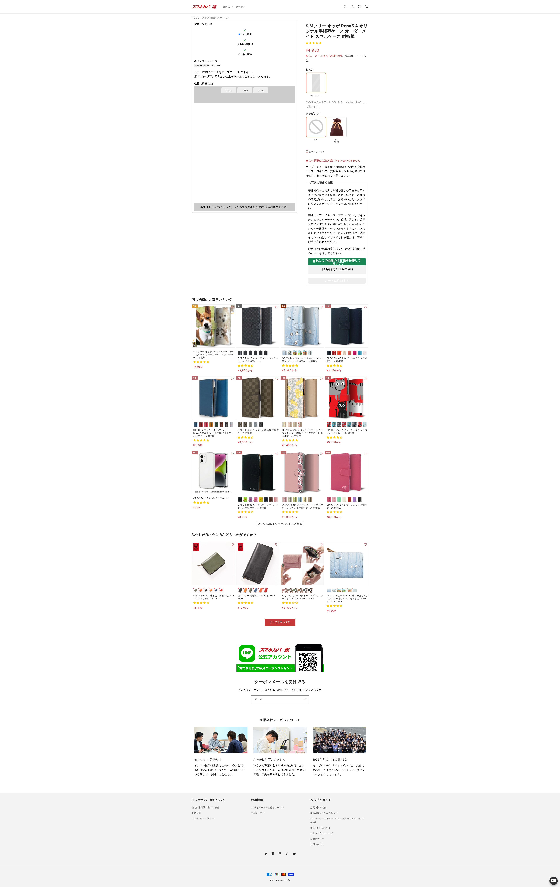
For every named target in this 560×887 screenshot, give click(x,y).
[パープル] (354, 499)
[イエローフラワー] (284, 424)
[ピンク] (206, 424)
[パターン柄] (310, 352)
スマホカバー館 (284, 880)
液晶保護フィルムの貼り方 (324, 812)
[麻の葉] (260, 352)
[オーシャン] (231, 424)
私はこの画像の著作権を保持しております (338, 262)
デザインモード (203, 24)
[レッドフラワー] (299, 424)
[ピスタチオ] (294, 590)
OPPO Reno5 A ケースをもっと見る (280, 523)
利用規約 (196, 812)
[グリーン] (216, 424)
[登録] (305, 699)
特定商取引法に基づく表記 (205, 807)
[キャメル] (211, 424)
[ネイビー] (329, 352)
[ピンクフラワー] (289, 424)
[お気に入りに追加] (232, 307)
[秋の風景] (305, 352)
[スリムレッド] (359, 424)
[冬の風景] (289, 352)
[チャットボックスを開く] (554, 881)
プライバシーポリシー (203, 818)
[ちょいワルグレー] (354, 424)
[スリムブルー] (364, 424)
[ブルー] (359, 352)
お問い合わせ (317, 844)
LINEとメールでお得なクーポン (267, 807)
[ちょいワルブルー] (349, 424)
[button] (227, 6)
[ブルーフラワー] (294, 424)
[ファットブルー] (334, 424)
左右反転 (234, 96)
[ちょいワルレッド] (344, 424)
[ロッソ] (200, 424)
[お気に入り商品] (359, 6)
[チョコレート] (240, 424)
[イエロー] (260, 499)
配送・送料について (320, 827)
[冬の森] (284, 352)
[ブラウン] (270, 499)
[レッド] (334, 352)
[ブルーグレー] (305, 590)
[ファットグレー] (339, 424)
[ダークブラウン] (221, 424)
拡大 (230, 90)
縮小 (246, 90)
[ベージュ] (344, 352)
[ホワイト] (364, 352)
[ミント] (339, 499)
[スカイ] (195, 424)
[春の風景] (294, 352)
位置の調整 (203, 83)
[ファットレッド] (329, 424)
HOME (195, 17)
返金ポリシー (317, 838)
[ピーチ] (349, 352)
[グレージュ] (250, 424)
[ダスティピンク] (284, 590)
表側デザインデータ (205, 60)
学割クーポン (258, 812)
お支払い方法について (321, 833)
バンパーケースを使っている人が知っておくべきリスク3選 (337, 820)
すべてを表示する (280, 622)
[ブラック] (226, 424)
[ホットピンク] (354, 352)
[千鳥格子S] (250, 352)
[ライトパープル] (250, 499)
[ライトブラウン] (211, 590)
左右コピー (256, 96)
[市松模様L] (245, 352)
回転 (262, 90)
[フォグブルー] (255, 424)
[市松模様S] (240, 352)
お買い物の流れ (318, 807)
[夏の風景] (299, 352)
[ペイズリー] (265, 352)
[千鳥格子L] (255, 352)
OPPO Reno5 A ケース (214, 17)
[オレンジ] (339, 352)
